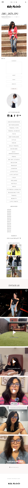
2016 (9, 223)
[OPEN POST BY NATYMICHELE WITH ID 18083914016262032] (14, 332)
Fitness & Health (14, 189)
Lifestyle (14, 171)
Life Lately (14, 174)
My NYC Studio (14, 159)
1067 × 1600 (13, 16)
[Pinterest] (4, 58)
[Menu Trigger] (3, 2)
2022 (9, 213)
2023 (9, 211)
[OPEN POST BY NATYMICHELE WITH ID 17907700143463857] (14, 362)
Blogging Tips (14, 192)
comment (14, 60)
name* (14, 75)
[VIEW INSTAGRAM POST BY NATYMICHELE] (26, 315)
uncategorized (14, 121)
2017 (9, 221)
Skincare (14, 148)
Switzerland (14, 136)
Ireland (14, 180)
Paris (14, 156)
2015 (9, 225)
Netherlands (14, 124)
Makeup (14, 165)
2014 (9, 226)
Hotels (14, 183)
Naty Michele (14, 7)
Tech (14, 133)
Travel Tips (14, 127)
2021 (9, 214)
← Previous (3, 18)
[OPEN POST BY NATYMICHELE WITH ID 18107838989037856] (14, 420)
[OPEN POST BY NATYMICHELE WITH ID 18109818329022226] (14, 391)
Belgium (14, 162)
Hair (14, 186)
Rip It (18, 16)
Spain (14, 142)
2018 (9, 220)
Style (14, 139)
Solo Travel (14, 145)
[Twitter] (2, 58)
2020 (9, 216)
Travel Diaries (14, 130)
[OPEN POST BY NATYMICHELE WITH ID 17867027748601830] (14, 450)
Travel (14, 195)
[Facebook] (3, 58)
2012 (9, 230)
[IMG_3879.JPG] (14, 37)
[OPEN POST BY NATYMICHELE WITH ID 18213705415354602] (14, 303)
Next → (8, 18)
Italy (14, 177)
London (14, 168)
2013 (9, 228)
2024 (9, 209)
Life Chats (14, 201)
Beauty (14, 198)
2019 (9, 218)
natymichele (14, 290)
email (14, 79)
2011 (9, 231)
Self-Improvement (14, 152)
